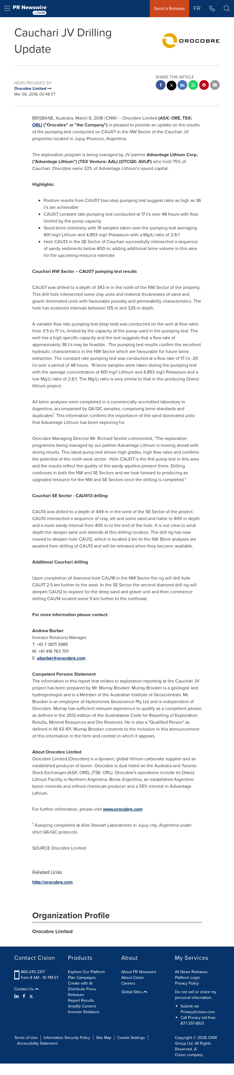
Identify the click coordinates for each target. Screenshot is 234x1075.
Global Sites (132, 992)
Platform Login (187, 978)
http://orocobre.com (52, 882)
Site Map (103, 1038)
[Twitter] (31, 996)
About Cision (132, 978)
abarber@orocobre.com (61, 658)
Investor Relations (84, 1012)
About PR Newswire (138, 972)
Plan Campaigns (82, 978)
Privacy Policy (187, 983)
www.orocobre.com (123, 809)
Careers (128, 983)
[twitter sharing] (171, 86)
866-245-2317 (33, 972)
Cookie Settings (131, 1038)
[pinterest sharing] (204, 85)
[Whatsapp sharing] (193, 85)
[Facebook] (24, 996)
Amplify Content (82, 1006)
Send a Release (169, 8)
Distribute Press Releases (82, 992)
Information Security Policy (67, 1038)
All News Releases (191, 972)
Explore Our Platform (86, 972)
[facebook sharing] (161, 85)
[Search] (226, 8)
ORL (36, 125)
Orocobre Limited (52, 931)
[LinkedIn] (17, 996)
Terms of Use (26, 1038)
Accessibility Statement (37, 1043)
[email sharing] (215, 85)
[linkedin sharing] (182, 85)
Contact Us (24, 989)
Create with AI (80, 983)
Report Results (81, 1000)
